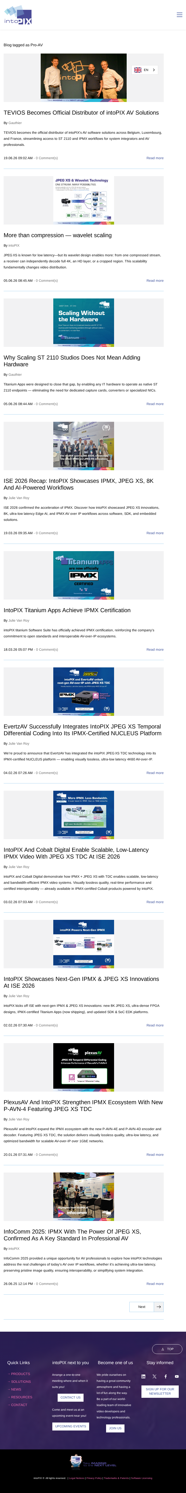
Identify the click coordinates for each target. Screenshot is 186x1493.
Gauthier (15, 123)
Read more (155, 158)
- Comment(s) (46, 158)
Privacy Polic (93, 1478)
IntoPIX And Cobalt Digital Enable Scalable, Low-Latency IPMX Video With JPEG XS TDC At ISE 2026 (76, 853)
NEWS (16, 1389)
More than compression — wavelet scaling (58, 235)
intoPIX (13, 245)
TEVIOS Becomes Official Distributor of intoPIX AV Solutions (81, 112)
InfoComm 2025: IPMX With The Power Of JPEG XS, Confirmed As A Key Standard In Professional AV (72, 1235)
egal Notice (76, 1478)
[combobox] (145, 70)
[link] (93, 1456)
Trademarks (110, 1478)
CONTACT (19, 1405)
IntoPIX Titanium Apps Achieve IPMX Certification (67, 610)
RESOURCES (21, 1397)
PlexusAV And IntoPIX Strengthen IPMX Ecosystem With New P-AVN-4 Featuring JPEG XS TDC (83, 1105)
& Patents (123, 1478)
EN (146, 70)
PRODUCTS (20, 1374)
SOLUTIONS (21, 1382)
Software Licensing (141, 1478)
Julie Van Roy (18, 498)
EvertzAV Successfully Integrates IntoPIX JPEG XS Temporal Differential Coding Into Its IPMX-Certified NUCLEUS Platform (83, 729)
